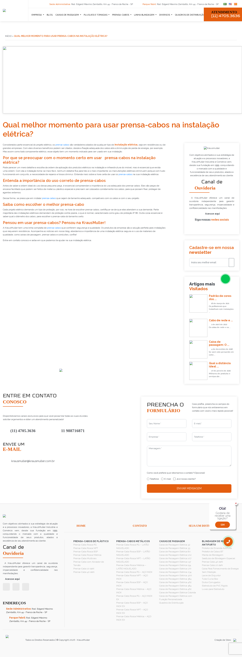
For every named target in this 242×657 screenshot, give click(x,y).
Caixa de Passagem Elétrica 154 (175, 565)
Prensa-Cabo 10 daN (83, 568)
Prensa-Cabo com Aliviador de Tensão (88, 563)
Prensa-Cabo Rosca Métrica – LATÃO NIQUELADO (131, 567)
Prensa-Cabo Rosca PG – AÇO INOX (134, 572)
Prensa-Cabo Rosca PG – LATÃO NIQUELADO (132, 546)
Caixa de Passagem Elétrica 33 (174, 548)
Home (81, 525)
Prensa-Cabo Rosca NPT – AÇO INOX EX (132, 611)
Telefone (154, 479)
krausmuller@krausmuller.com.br (33, 461)
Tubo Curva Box (210, 579)
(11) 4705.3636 (23, 430)
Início (8, 36)
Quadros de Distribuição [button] (190, 14)
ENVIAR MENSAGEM (189, 488)
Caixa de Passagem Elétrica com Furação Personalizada (175, 598)
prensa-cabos (62, 144)
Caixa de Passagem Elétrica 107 (175, 558)
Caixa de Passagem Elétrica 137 (175, 561)
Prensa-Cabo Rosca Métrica (87, 555)
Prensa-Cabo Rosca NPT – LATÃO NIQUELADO (133, 560)
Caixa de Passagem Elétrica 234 (175, 572)
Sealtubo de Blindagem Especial (218, 558)
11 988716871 (73, 430)
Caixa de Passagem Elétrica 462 (175, 582)
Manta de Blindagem (212, 555)
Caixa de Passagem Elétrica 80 (175, 551)
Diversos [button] (165, 14)
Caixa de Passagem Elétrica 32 (174, 544)
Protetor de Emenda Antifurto (217, 548)
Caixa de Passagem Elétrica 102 (175, 555)
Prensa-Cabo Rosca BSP (85, 551)
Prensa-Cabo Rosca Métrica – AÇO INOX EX (133, 618)
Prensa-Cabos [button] (121, 14)
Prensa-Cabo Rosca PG (85, 544)
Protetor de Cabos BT (212, 551)
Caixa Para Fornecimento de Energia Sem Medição (220, 570)
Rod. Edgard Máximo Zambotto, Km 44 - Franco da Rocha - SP (91, 4)
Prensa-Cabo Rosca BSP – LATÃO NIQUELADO (133, 553)
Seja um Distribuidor (206, 525)
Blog (50, 14)
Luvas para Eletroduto (213, 589)
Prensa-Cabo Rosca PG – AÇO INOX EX (134, 598)
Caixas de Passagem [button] (67, 14)
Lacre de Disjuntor (211, 575)
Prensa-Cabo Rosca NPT (85, 548)
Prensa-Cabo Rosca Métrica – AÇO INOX (133, 591)
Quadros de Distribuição (171, 602)
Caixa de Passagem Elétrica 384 (175, 579)
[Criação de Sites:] (233, 640)
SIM (223, 524)
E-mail (167, 479)
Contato (140, 525)
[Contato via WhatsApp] (225, 278)
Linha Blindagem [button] (144, 14)
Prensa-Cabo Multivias (84, 558)
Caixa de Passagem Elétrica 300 (175, 575)
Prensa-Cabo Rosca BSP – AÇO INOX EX (132, 604)
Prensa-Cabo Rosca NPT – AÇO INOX (132, 577)
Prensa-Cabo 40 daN (83, 572)
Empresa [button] (37, 14)
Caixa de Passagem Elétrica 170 (175, 568)
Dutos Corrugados (211, 582)
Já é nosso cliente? (186, 479)
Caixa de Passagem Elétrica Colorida (177, 592)
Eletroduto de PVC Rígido (215, 585)
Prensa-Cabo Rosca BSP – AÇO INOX (132, 584)
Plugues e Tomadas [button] (96, 14)
